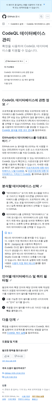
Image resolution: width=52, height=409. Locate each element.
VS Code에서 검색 (15, 24)
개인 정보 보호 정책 (9, 361)
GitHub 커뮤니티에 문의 (15, 373)
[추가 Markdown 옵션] (26, 61)
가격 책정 (12, 399)
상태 (4, 399)
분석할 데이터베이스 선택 (20, 186)
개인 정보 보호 (38, 396)
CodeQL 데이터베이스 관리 (38, 24)
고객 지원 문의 (11, 377)
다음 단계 (9, 319)
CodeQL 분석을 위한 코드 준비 (17, 130)
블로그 (35, 399)
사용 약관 (26, 396)
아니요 (20, 356)
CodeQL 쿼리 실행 (16, 332)
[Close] (44, 4)
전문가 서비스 (24, 399)
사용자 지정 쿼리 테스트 (23, 263)
